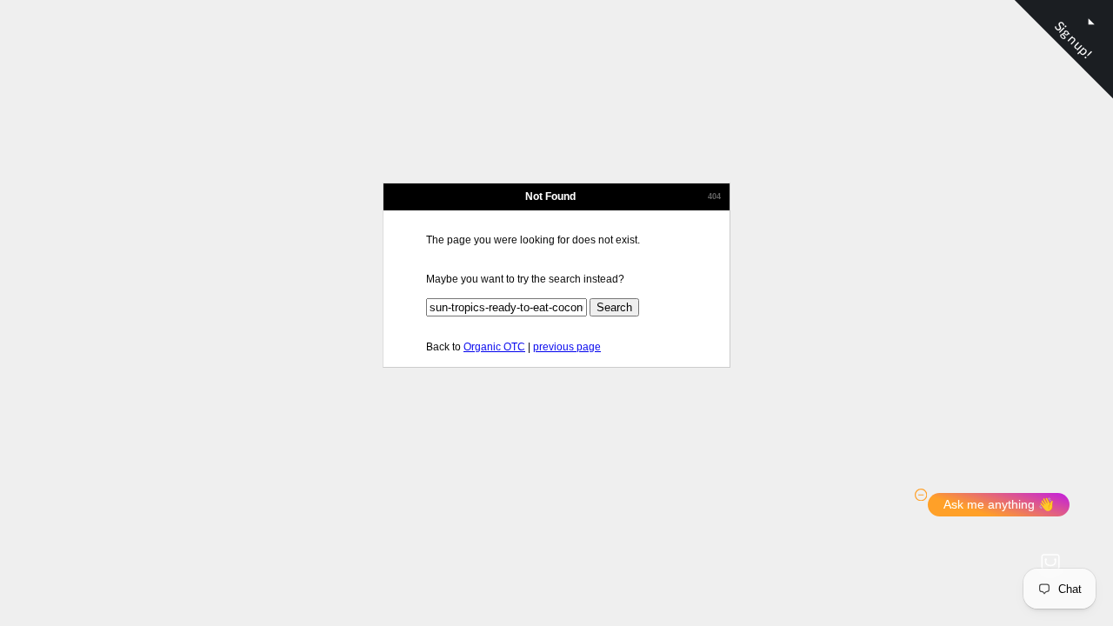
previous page (567, 347)
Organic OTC (494, 347)
